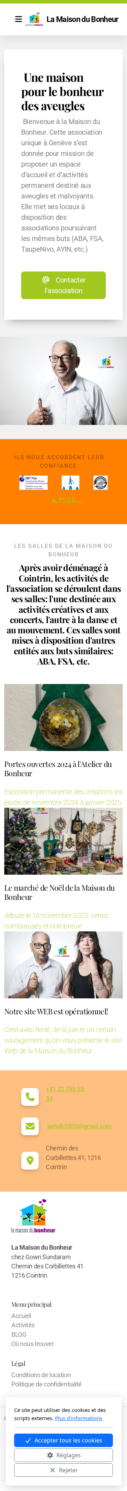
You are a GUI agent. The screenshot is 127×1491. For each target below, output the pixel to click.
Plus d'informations (78, 1418)
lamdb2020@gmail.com (79, 1126)
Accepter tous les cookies (68, 1440)
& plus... (67, 500)
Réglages (68, 1455)
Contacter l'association (65, 285)
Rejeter (68, 1470)
